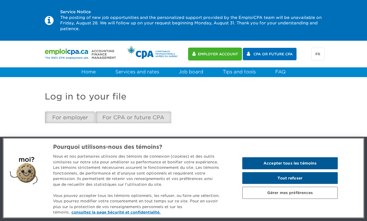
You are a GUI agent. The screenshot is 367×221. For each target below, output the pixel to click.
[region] (183, 178)
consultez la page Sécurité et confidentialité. (116, 212)
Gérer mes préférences (290, 193)
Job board (191, 72)
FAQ (280, 72)
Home (88, 72)
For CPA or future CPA (133, 117)
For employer (70, 117)
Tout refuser (290, 178)
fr (317, 54)
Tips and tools (239, 72)
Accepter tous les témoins (290, 163)
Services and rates (137, 72)
